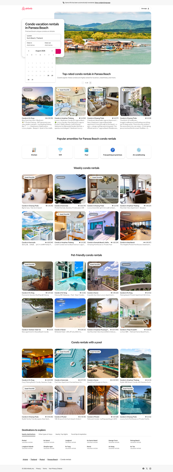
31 (32, 80)
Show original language (102, 3)
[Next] (90, 82)
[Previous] (82, 82)
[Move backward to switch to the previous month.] (28, 50)
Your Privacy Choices (55, 468)
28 (48, 75)
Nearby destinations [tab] (28, 434)
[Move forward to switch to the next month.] (52, 50)
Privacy (38, 468)
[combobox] (43, 38)
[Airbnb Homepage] (27, 8)
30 (28, 80)
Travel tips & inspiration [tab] (78, 434)
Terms (45, 468)
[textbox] (34, 45)
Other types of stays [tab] (45, 434)
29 (52, 75)
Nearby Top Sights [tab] (62, 434)
